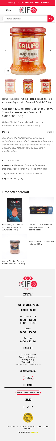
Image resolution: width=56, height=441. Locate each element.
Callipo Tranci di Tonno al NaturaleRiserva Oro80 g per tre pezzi (40, 227)
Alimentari (18, 165)
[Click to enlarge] (7, 71)
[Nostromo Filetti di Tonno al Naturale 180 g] (41, 236)
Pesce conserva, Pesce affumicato (30, 168)
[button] (5, 51)
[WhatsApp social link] (18, 179)
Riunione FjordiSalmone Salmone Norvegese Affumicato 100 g (12, 227)
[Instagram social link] (28, 407)
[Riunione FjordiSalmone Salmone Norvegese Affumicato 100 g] (14, 209)
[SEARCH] (50, 18)
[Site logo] (28, 10)
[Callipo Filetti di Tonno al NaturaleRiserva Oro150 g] (14, 246)
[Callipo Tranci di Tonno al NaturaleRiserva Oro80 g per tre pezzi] (41, 209)
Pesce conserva (34, 173)
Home (5, 99)
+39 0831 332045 (28, 305)
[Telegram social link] (22, 179)
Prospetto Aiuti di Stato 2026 (28, 364)
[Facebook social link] (11, 179)
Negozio (14, 99)
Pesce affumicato (15, 173)
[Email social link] (15, 179)
